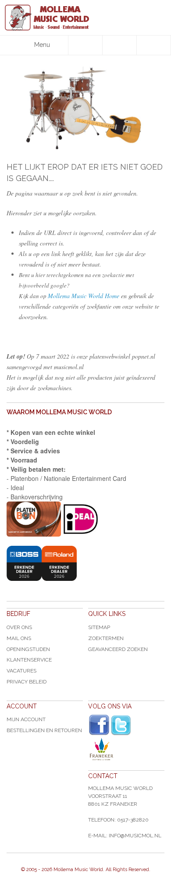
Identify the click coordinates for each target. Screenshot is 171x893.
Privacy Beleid (26, 682)
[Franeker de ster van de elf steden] (126, 749)
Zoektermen (106, 638)
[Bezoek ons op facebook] (99, 725)
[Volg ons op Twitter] (121, 725)
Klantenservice (29, 660)
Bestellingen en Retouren (44, 730)
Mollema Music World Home (83, 296)
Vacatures (21, 671)
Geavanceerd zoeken (118, 649)
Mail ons (19, 638)
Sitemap (99, 627)
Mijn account (26, 719)
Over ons (19, 627)
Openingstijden (28, 649)
